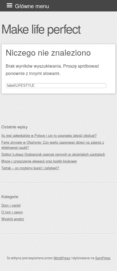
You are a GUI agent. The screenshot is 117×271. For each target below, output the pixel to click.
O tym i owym (12, 212)
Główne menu (32, 6)
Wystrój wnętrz (12, 218)
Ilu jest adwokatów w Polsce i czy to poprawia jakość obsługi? (49, 135)
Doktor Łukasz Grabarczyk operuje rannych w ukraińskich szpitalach (53, 154)
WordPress (62, 257)
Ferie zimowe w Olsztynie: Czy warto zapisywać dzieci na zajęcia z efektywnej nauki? (52, 145)
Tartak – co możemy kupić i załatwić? (30, 167)
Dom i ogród (10, 205)
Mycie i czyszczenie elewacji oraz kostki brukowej (39, 161)
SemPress (102, 257)
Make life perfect (40, 28)
